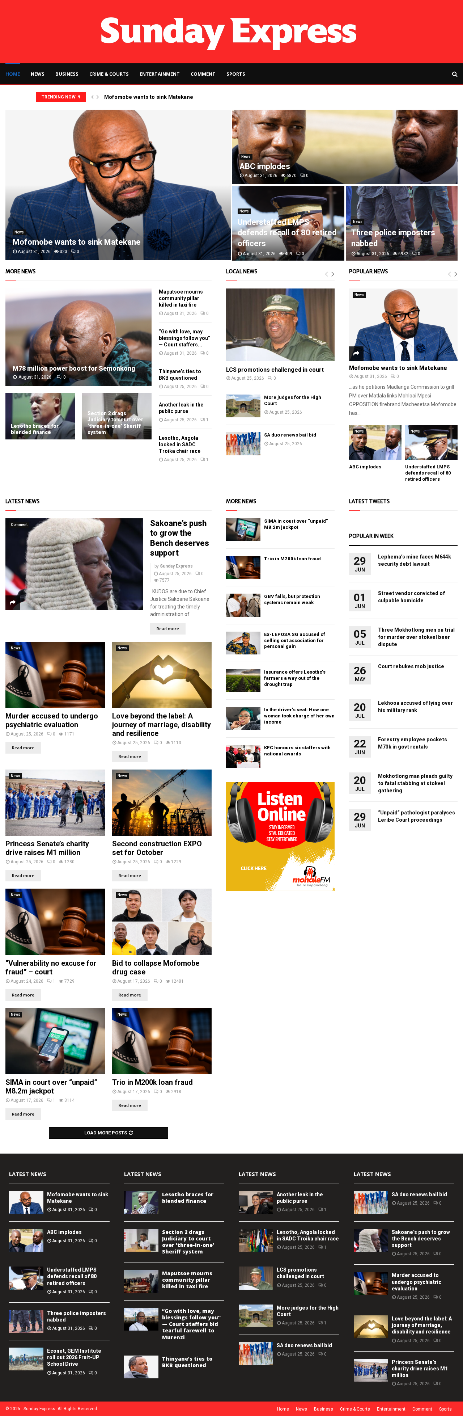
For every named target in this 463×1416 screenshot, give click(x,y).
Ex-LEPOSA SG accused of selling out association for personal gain (294, 640)
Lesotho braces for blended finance (35, 429)
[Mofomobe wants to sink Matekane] (403, 324)
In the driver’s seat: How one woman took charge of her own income (299, 716)
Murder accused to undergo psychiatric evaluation (51, 720)
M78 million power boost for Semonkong (74, 368)
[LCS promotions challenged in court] (280, 324)
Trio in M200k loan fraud (152, 1082)
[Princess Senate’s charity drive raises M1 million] (55, 803)
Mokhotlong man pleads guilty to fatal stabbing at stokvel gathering (415, 783)
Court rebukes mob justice (411, 666)
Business (66, 74)
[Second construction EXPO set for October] (162, 803)
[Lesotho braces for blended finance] (40, 416)
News (37, 74)
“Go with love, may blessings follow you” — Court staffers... (184, 338)
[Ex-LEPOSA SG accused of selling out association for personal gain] (243, 643)
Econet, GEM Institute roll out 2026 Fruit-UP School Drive (74, 1357)
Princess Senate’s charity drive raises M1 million (47, 848)
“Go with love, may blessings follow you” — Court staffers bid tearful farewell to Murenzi (191, 1324)
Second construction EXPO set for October (157, 848)
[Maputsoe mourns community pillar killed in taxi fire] (141, 1281)
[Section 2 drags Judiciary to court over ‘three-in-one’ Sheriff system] (141, 1240)
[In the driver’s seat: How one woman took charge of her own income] (243, 718)
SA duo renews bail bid (290, 435)
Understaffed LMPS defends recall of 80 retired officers (287, 233)
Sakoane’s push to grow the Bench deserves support (421, 1238)
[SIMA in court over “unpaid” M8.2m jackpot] (55, 1041)
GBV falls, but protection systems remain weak (292, 599)
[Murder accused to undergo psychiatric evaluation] (55, 675)
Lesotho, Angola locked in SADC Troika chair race (179, 444)
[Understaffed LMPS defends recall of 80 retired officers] (431, 442)
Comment (203, 74)
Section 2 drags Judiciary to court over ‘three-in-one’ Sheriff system (115, 422)
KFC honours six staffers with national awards (297, 751)
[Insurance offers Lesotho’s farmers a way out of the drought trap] (243, 680)
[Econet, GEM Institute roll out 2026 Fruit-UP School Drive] (26, 1359)
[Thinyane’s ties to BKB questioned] (141, 1367)
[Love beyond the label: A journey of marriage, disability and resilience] (162, 675)
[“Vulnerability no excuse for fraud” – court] (55, 922)
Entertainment (160, 74)
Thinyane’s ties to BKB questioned (187, 1362)
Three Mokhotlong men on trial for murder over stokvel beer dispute (416, 637)
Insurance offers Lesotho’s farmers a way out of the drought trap (295, 678)
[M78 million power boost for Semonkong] (78, 337)
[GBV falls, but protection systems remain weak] (243, 605)
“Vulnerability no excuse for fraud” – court (51, 967)
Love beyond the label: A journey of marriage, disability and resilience (161, 725)
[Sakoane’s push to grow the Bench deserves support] (74, 564)
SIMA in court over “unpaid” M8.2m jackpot (51, 1086)
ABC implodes (264, 166)
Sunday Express (176, 566)
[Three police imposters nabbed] (26, 1321)
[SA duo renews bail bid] (243, 443)
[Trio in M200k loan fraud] (162, 1041)
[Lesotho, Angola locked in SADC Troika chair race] (256, 1240)
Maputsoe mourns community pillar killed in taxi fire (181, 298)
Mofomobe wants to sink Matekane (148, 97)
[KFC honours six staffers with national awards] (243, 756)
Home (12, 74)
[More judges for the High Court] (243, 406)
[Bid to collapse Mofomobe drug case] (162, 922)
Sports (235, 74)
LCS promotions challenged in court (275, 369)
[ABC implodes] (375, 442)
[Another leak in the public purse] (256, 1202)
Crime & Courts (109, 74)
